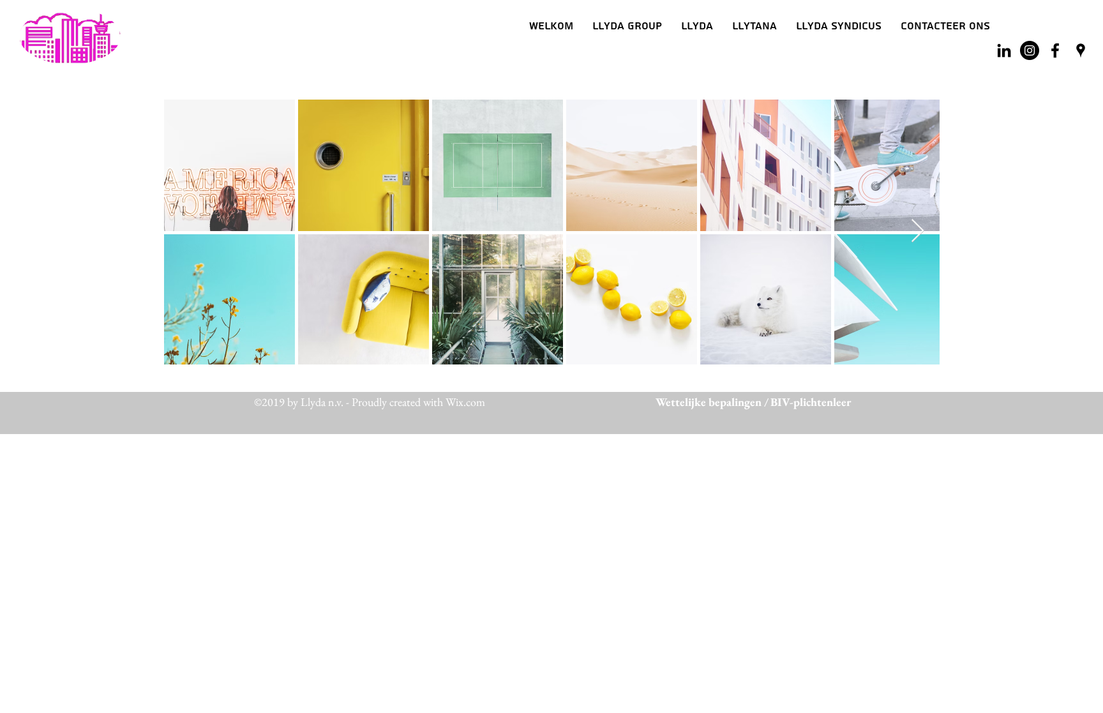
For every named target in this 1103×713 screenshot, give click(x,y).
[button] (697, 26)
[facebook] (1055, 50)
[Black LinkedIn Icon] (1004, 50)
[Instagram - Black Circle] (1029, 50)
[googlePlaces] (1080, 50)
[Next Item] (917, 231)
